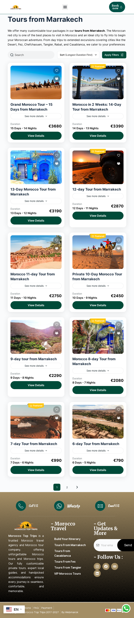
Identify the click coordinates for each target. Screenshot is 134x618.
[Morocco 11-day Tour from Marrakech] (36, 252)
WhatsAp (73, 505)
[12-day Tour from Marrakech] (98, 167)
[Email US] (100, 506)
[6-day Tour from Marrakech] (98, 421)
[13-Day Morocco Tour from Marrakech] (36, 167)
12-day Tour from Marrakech (96, 189)
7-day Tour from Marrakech (33, 444)
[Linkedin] (97, 573)
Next (77, 487)
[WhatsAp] (59, 506)
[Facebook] (105, 566)
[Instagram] (97, 566)
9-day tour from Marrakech (33, 359)
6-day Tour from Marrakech (95, 444)
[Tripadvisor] (114, 566)
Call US (33, 506)
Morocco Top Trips (22, 536)
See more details (34, 116)
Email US (113, 506)
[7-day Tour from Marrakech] (36, 421)
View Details (36, 135)
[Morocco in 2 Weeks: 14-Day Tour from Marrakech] (98, 82)
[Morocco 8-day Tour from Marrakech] (98, 337)
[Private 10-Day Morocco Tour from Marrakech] (98, 252)
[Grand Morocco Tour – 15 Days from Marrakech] (36, 82)
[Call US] (21, 506)
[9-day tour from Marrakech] (36, 337)
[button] (65, 7)
